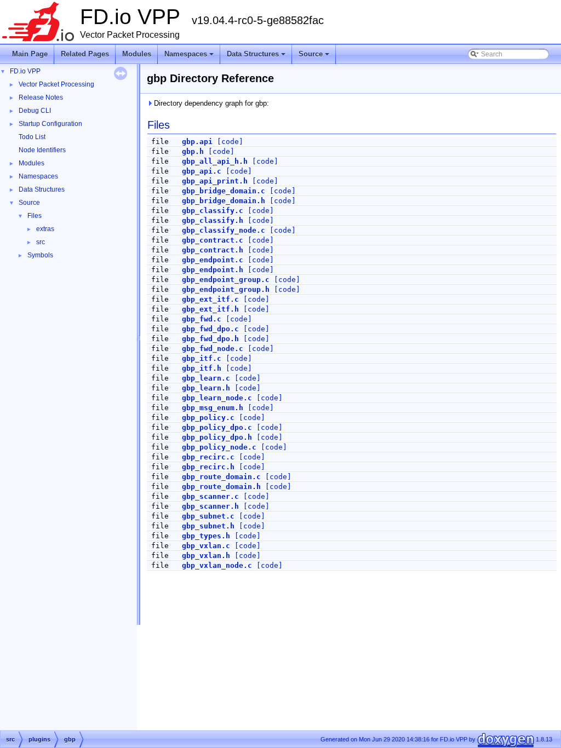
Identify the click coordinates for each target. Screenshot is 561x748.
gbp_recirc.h (208, 467)
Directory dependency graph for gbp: (210, 103)
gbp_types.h (206, 536)
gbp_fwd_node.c (212, 348)
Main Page (30, 54)
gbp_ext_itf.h (210, 309)
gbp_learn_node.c (217, 398)
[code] (230, 141)
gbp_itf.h (201, 368)
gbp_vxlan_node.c (217, 565)
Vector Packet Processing (56, 84)
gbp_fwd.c (201, 319)
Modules (136, 54)
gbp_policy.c (208, 417)
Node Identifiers (42, 150)
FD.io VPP (25, 71)
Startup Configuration (50, 124)
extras (45, 229)
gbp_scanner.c (210, 496)
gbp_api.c (201, 171)
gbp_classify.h (212, 220)
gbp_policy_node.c (219, 447)
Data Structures (257, 57)
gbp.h (193, 151)
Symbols (40, 255)
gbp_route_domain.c (221, 477)
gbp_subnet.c (208, 516)
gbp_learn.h (206, 388)
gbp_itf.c (201, 358)
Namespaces (189, 57)
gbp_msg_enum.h (212, 408)
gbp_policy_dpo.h (217, 437)
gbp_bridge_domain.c (223, 191)
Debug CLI (35, 110)
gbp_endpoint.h (212, 270)
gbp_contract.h (212, 250)
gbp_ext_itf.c (210, 299)
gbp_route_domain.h (221, 486)
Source (315, 57)
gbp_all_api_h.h (215, 161)
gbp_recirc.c (208, 457)
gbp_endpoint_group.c (226, 279)
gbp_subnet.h (208, 526)
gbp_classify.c (212, 210)
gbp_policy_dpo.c (217, 427)
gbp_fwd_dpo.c (210, 329)
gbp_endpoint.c (212, 260)
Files (34, 216)
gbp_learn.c (206, 378)
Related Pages (85, 54)
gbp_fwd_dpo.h (210, 339)
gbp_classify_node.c (223, 230)
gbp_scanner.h (210, 506)
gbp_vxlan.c (206, 546)
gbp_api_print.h (215, 181)
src (40, 242)
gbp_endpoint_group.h (226, 289)
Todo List (32, 137)
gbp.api (197, 141)
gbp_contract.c (212, 240)
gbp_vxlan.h (206, 555)
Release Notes (41, 97)
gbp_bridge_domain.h (223, 201)
